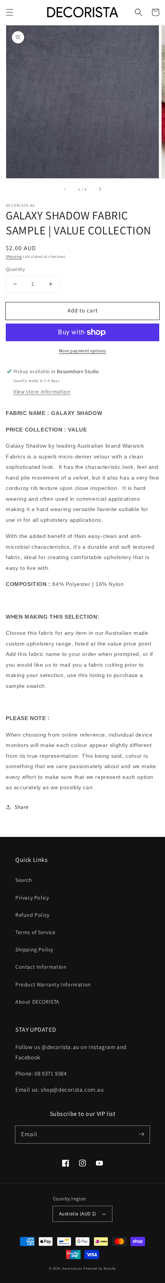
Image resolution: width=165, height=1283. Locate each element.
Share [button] (22, 806)
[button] (9, 12)
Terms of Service (35, 932)
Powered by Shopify (99, 1268)
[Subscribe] (141, 1134)
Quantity (15, 269)
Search (23, 879)
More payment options (82, 351)
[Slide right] (99, 189)
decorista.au (72, 1268)
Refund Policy (32, 914)
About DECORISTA (37, 1001)
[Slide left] (65, 189)
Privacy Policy (32, 897)
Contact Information (40, 966)
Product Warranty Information (53, 984)
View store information (41, 391)
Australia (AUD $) (77, 1213)
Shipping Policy (34, 949)
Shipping (14, 256)
